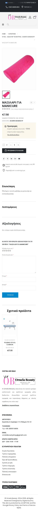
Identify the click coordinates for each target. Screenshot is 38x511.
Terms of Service (29, 505)
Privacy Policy (14, 505)
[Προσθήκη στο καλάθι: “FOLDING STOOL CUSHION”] (13, 323)
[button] (8, 25)
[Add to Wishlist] (4, 145)
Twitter (7, 158)
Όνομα (4, 276)
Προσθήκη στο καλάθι (15, 151)
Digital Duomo (27, 501)
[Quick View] (9, 319)
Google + (15, 158)
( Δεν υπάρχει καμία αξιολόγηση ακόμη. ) (22, 109)
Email (19, 158)
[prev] (31, 102)
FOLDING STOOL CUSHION (9, 344)
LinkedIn (11, 158)
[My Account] (29, 17)
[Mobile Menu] (3, 25)
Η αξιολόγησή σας (7, 255)
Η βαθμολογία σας (7, 248)
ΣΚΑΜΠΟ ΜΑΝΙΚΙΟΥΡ (16, 121)
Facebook (3, 158)
